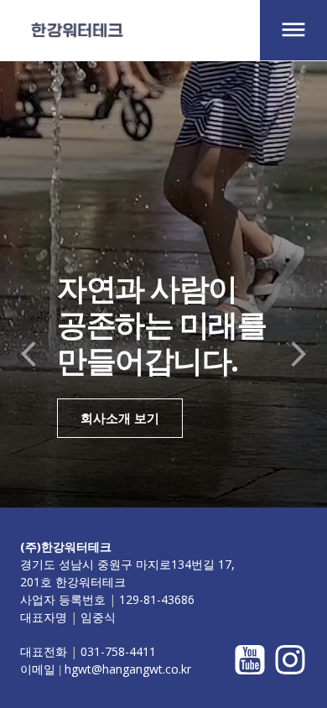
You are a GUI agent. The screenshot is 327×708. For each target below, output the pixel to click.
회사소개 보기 (119, 417)
